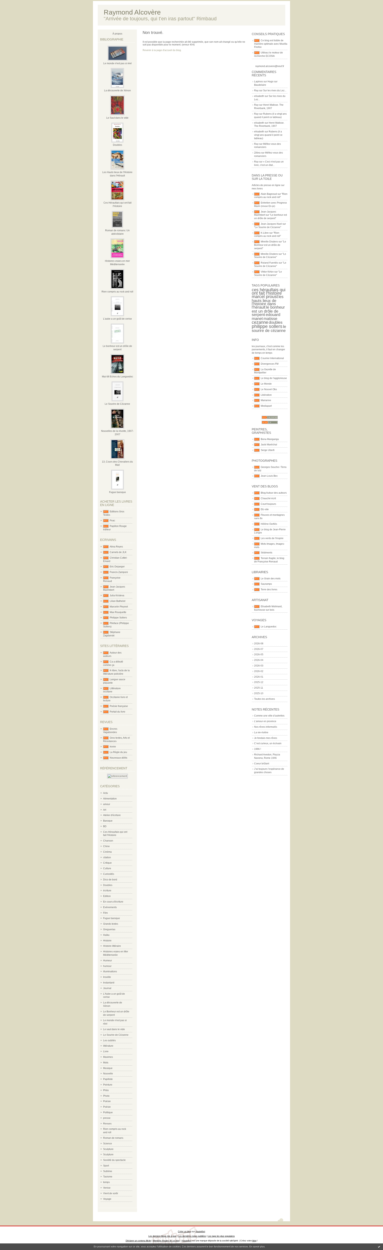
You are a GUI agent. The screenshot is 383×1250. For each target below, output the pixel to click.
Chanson (108, 840)
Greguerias (109, 929)
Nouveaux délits (118, 757)
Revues (107, 1123)
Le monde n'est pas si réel (117, 63)
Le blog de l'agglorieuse (274, 378)
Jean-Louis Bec (269, 475)
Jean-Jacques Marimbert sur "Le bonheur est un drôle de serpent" (270, 215)
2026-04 (258, 660)
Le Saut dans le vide (117, 117)
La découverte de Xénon (117, 90)
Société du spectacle (114, 1160)
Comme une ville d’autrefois (269, 715)
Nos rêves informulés (265, 726)
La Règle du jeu (118, 752)
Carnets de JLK (118, 552)
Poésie (107, 1101)
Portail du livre (117, 711)
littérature (108, 1045)
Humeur (107, 960)
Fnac (112, 520)
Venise (107, 1187)
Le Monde (266, 383)
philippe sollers (267, 326)
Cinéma (107, 851)
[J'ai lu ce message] (379, 1246)
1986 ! (257, 749)
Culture (107, 868)
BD (105, 826)
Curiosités (108, 874)
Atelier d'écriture (112, 815)
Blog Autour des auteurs (274, 492)
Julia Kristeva (117, 595)
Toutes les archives (264, 699)
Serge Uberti (267, 450)
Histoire (107, 940)
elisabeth (259, 96)
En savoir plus (257, 1246)
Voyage (107, 1199)
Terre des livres (269, 589)
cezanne (260, 322)
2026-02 (258, 671)
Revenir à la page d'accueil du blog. (162, 50)
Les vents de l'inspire (272, 538)
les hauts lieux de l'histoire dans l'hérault (267, 301)
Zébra (257, 152)
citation (107, 857)
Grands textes (110, 923)
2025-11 (258, 687)
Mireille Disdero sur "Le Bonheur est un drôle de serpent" (270, 245)
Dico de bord (110, 879)
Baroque (108, 820)
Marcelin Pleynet (119, 606)
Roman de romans (113, 1138)
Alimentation (110, 798)
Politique (108, 1112)
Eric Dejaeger (117, 566)
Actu (105, 793)
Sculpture (108, 1149)
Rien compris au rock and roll (117, 291)
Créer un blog (184, 1231)
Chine (106, 846)
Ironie (113, 746)
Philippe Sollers (118, 617)
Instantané (109, 982)
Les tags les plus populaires (221, 1236)
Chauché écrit (268, 498)
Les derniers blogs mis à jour (162, 1236)
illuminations (110, 971)
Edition (107, 896)
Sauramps (266, 584)
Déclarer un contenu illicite (138, 1240)
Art (104, 809)
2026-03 (258, 665)
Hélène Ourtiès (269, 524)
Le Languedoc (268, 626)
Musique (108, 1068)
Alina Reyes (116, 546)
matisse (270, 318)
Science (107, 1143)
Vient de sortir (110, 1193)
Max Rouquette (118, 612)
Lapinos (258, 81)
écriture (107, 890)
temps (106, 1182)
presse (107, 1118)
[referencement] (117, 776)
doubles (275, 322)
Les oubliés (109, 1040)
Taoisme (107, 1176)
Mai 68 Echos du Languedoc (117, 376)
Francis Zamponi (119, 572)
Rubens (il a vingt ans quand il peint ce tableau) (268, 135)
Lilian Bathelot (117, 601)
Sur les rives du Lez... (274, 90)
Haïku (106, 935)
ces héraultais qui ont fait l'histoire (268, 291)
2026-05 (258, 654)
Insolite (107, 977)
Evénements (110, 907)
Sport (106, 1165)
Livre (106, 1051)
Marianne (266, 400)
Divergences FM (269, 363)
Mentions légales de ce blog (166, 1240)
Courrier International (272, 358)
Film (105, 912)
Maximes (108, 1057)
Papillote (108, 1079)
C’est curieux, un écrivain (267, 743)
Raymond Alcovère (132, 12)
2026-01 (258, 676)
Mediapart (266, 406)
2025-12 (258, 682)
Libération (266, 395)
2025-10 (258, 693)
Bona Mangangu (270, 439)
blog (254, 1240)
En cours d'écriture (113, 901)
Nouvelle (108, 1073)
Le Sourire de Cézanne (117, 404)
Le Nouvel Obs (269, 389)
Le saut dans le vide (114, 1029)
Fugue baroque (117, 492)
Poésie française (119, 706)
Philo (106, 1090)
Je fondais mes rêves (265, 738)
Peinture (107, 1084)
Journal (107, 988)
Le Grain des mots (270, 578)
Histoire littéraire (112, 946)
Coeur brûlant (261, 763)
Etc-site (265, 509)
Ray (256, 90)
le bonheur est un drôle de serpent (268, 311)
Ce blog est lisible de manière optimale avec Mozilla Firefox (270, 44)
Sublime (107, 1171)
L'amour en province (265, 721)
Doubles (117, 145)
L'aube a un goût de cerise (117, 318)
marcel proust (265, 296)
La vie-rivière (261, 732)
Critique (107, 862)
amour (106, 804)
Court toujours (268, 504)
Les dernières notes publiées (192, 1236)
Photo (106, 1095)
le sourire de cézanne (269, 328)
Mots (105, 1062)
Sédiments (266, 552)
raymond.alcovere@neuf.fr (269, 66)
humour (107, 966)
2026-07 (258, 649)
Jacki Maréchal (269, 444)
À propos (117, 33)
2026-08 (258, 643)
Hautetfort (200, 1231)
